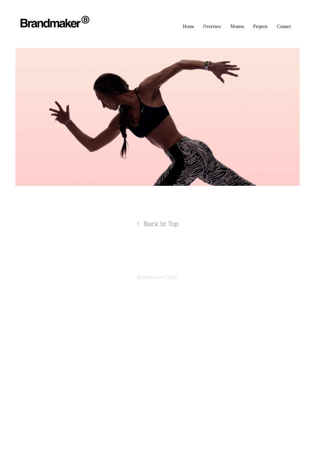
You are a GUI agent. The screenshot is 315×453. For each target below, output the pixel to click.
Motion (237, 26)
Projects (260, 26)
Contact (284, 26)
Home (188, 26)
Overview (212, 26)
